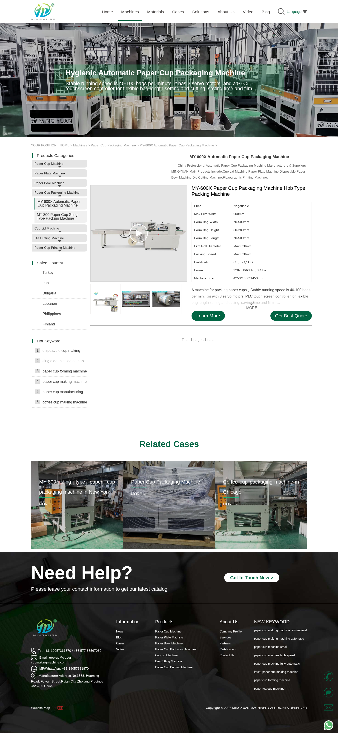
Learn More (208, 315)
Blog (119, 637)
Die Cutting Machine (49, 238)
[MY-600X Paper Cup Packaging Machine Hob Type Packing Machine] (105, 299)
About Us (229, 621)
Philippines (52, 314)
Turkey (48, 272)
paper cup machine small (270, 638)
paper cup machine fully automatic (277, 655)
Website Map (40, 708)
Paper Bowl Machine (49, 183)
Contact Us (227, 655)
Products (164, 621)
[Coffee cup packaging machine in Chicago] (261, 462)
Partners (225, 643)
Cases (120, 643)
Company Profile (231, 631)
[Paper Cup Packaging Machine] (169, 462)
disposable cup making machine (62, 350)
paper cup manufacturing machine (62, 392)
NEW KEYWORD (271, 621)
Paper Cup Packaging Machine (113, 145)
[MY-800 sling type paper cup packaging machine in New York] (77, 462)
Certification (227, 649)
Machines (80, 145)
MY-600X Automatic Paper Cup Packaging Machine (177, 145)
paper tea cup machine (269, 680)
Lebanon (50, 303)
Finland (49, 324)
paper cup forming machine (62, 371)
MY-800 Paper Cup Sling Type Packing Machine (57, 216)
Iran (46, 283)
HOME (64, 145)
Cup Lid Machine (46, 228)
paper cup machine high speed (274, 647)
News (119, 631)
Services (225, 637)
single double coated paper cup (62, 361)
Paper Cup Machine (48, 163)
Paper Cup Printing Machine (54, 247)
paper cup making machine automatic (279, 630)
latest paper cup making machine (276, 663)
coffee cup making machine (62, 402)
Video (120, 649)
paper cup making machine (62, 381)
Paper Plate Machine (49, 173)
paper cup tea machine (269, 688)
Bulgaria (49, 293)
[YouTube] (59, 708)
